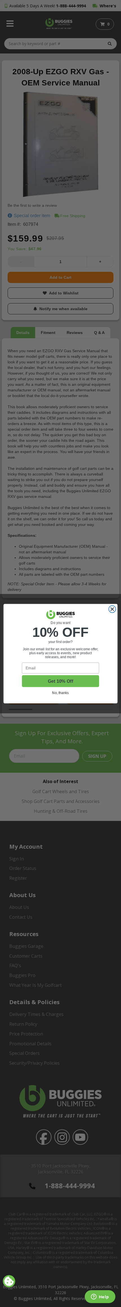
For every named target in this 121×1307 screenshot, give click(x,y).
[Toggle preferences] (9, 1281)
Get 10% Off (60, 681)
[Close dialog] (112, 608)
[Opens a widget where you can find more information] (99, 1297)
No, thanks (60, 693)
